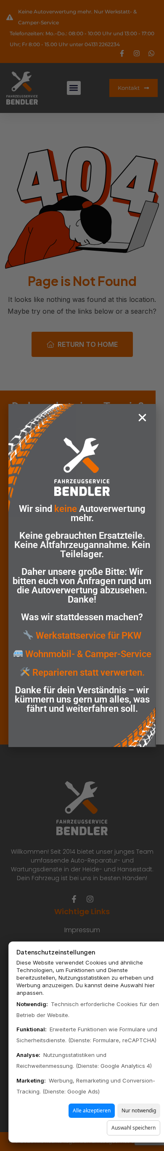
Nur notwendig (139, 1110)
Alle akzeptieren (92, 1110)
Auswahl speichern (133, 1127)
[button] (142, 417)
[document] (82, 575)
